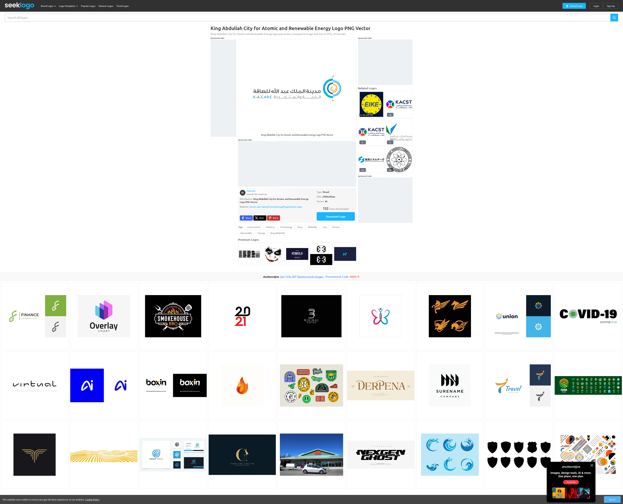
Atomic (336, 227)
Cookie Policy (92, 499)
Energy (261, 233)
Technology (286, 227)
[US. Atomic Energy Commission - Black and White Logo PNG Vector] (399, 159)
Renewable (246, 233)
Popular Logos (88, 5)
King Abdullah (277, 233)
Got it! (612, 499)
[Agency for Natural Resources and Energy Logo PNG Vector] (371, 159)
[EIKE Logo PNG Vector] (371, 104)
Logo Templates (67, 5)
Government (254, 227)
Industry (270, 227)
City (325, 227)
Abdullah (312, 227)
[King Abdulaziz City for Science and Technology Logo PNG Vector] (399, 104)
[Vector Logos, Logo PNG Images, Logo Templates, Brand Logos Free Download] (19, 5)
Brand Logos (47, 5)
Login (596, 5)
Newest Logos (106, 5)
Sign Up (611, 5)
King (300, 227)
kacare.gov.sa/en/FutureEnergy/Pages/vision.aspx (276, 206)
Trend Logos (122, 5)
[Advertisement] (224, 88)
